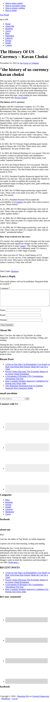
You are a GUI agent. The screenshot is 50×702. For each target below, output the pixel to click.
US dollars (18, 202)
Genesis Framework (40, 696)
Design (8, 504)
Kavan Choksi (21, 97)
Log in (15, 699)
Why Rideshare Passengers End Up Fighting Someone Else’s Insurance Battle (24, 387)
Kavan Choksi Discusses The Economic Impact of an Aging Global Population (26, 372)
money (23, 246)
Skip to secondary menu (15, 5)
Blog (7, 500)
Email (2, 315)
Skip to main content (14, 3)
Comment (5, 288)
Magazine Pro (23, 696)
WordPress (5, 699)
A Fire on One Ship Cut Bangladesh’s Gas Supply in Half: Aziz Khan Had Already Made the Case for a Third (27, 366)
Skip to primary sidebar (15, 8)
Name (2, 310)
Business (15, 271)
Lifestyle (9, 509)
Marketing (9, 512)
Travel (8, 514)
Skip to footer (11, 10)
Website (3, 320)
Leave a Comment (31, 63)
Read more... (13, 562)
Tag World (4, 15)
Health (8, 507)
